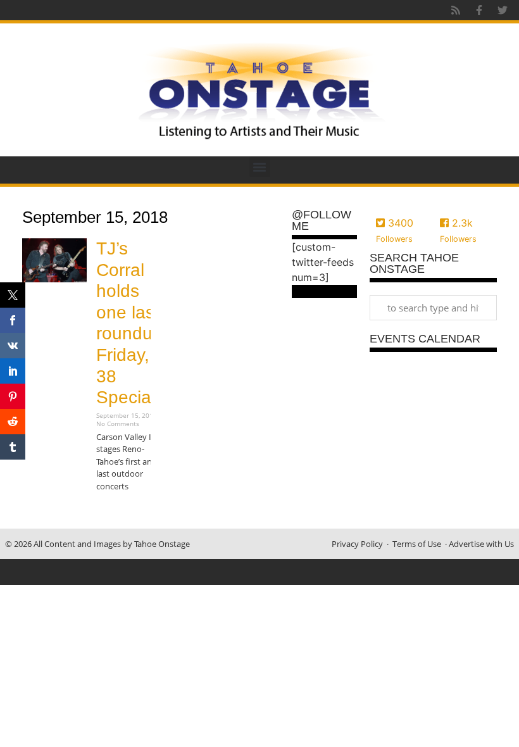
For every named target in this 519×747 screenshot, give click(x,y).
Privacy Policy (357, 543)
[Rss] (456, 10)
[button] (259, 166)
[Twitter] (502, 10)
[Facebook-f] (479, 10)
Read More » (118, 511)
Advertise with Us (481, 543)
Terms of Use (416, 543)
